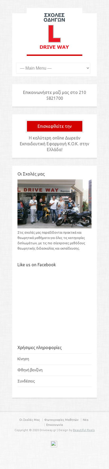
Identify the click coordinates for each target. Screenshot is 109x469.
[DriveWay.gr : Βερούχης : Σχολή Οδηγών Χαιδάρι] (54, 49)
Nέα (85, 419)
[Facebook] (54, 445)
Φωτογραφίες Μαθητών (61, 419)
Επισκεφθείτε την (55, 126)
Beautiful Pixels (84, 430)
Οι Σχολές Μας (29, 419)
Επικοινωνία (54, 424)
